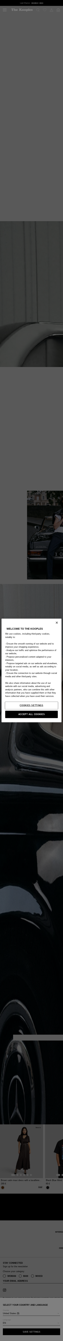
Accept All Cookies (31, 714)
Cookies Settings (31, 705)
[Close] (56, 622)
